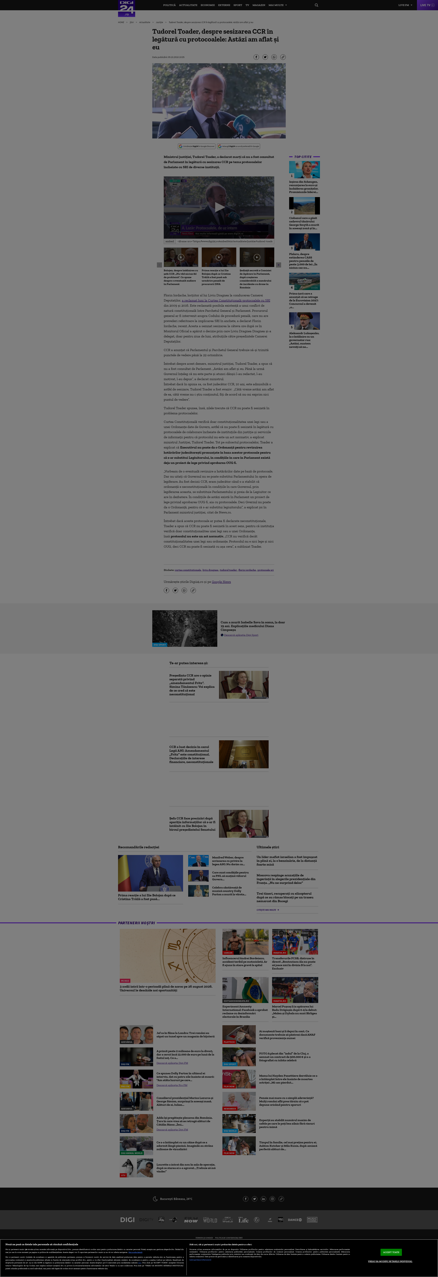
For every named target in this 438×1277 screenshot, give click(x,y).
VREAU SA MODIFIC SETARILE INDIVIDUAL (390, 1261)
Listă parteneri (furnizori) (200, 1260)
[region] (219, 1258)
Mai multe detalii (135, 1252)
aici (139, 1262)
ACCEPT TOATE (391, 1252)
